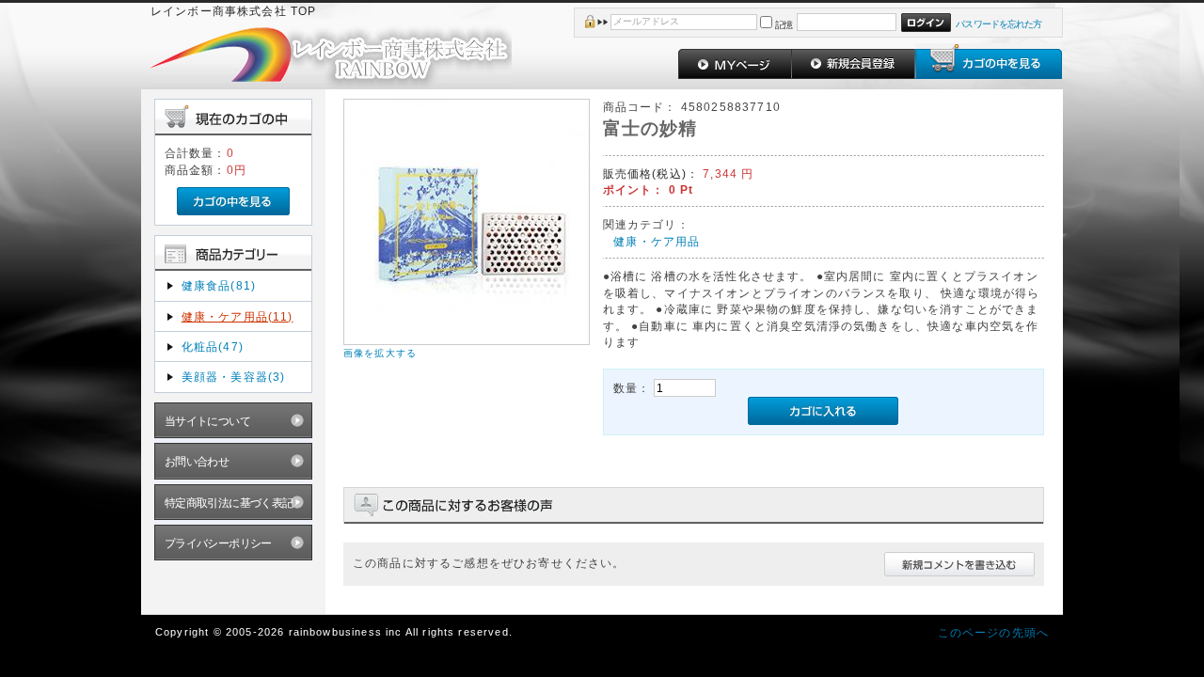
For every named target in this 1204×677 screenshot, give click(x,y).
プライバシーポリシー (218, 543)
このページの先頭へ (993, 632)
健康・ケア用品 (656, 241)
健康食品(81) (219, 285)
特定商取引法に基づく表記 (229, 502)
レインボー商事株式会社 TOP (233, 11)
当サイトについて (207, 421)
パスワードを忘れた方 (998, 24)
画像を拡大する (380, 353)
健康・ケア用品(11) (237, 316)
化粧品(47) (213, 346)
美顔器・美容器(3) (234, 376)
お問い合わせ (197, 461)
